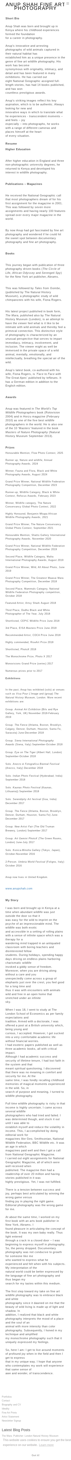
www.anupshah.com (19, 888)
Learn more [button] (46, 1444)
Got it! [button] (36, 1455)
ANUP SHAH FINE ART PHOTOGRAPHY (36, 6)
